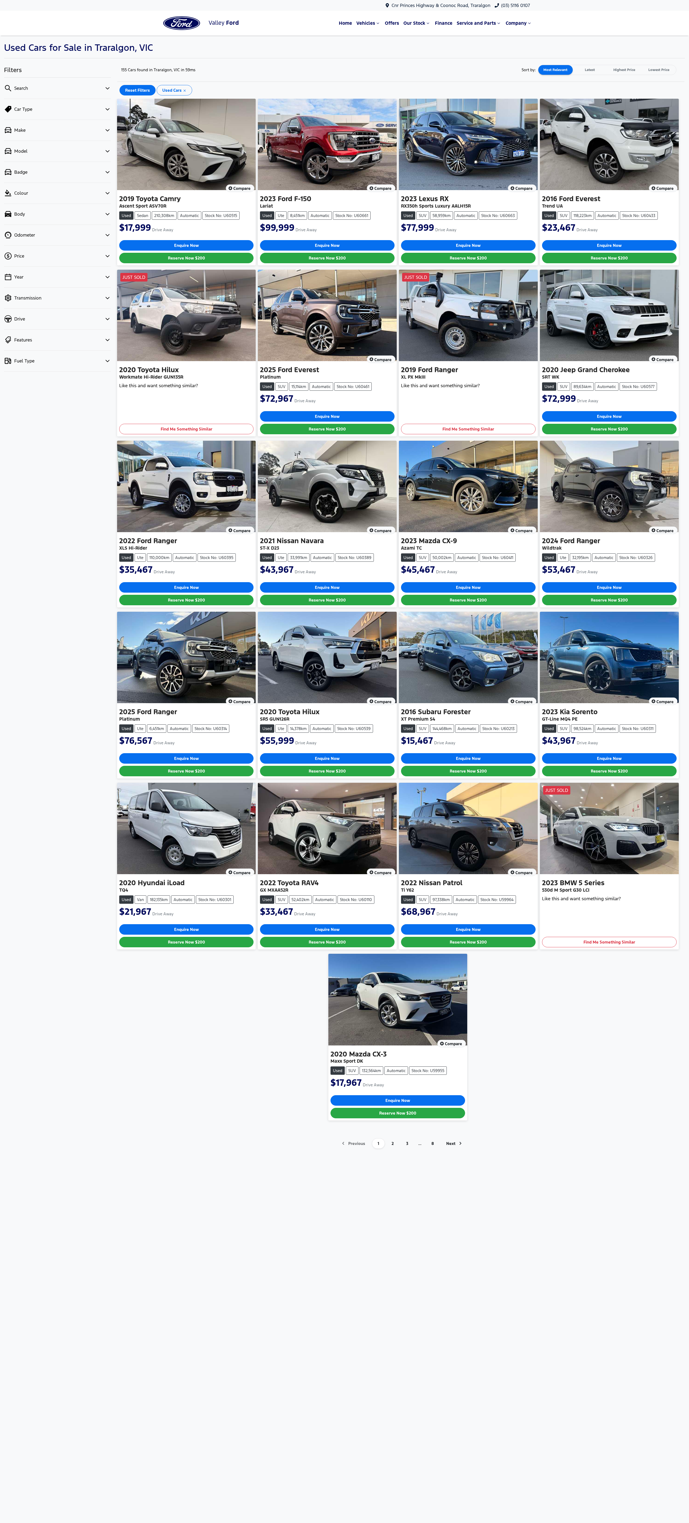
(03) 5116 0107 (515, 5)
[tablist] (607, 70)
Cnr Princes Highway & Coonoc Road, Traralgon (441, 5)
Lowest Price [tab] (658, 70)
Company (516, 23)
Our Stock (414, 23)
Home (345, 23)
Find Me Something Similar (186, 429)
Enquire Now (186, 245)
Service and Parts (476, 23)
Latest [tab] (590, 70)
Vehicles (365, 23)
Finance (443, 23)
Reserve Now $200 (186, 258)
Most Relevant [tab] (555, 70)
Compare (242, 188)
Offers (392, 23)
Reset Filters (137, 90)
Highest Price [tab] (624, 70)
